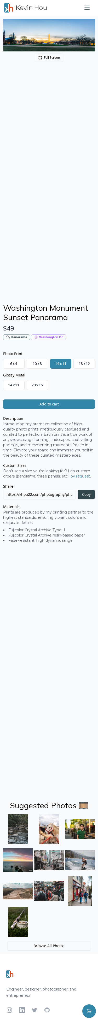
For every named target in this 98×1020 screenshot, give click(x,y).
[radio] (14, 364)
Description (13, 418)
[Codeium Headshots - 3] (80, 829)
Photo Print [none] (12, 353)
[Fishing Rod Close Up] (18, 922)
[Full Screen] (88, 26)
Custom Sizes (14, 465)
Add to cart (49, 404)
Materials (11, 506)
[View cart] (89, 1011)
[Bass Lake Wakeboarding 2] (80, 860)
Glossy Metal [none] (14, 375)
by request (80, 476)
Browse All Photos (49, 945)
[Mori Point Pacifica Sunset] (18, 860)
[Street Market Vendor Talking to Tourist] (49, 891)
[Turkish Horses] (49, 829)
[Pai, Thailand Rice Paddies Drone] (18, 891)
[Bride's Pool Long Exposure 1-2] (18, 829)
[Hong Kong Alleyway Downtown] (49, 860)
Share (8, 486)
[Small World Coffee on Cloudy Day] (80, 891)
